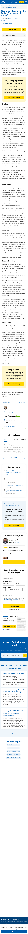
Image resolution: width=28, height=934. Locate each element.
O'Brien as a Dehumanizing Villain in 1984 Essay (14, 491)
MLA (10, 439)
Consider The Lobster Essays (13, 751)
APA (5, 439)
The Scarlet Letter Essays (13, 748)
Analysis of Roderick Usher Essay (13, 673)
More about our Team (9, 426)
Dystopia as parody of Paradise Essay (15, 485)
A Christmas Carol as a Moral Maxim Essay (15, 479)
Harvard (16, 439)
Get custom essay (14, 384)
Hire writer (14, 562)
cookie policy (16, 929)
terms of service (7, 599)
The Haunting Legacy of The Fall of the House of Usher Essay (13, 691)
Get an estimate (14, 606)
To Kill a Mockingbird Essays (13, 744)
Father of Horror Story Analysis (21, 401)
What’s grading (9, 412)
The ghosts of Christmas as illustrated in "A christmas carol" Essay (14, 472)
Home (2, 6)
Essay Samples (10, 6)
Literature (18, 6)
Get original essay (14, 97)
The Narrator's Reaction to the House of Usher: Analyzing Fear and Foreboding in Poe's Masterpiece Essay (13, 712)
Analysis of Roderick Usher (7, 401)
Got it (14, 931)
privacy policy (15, 599)
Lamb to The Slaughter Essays (13, 757)
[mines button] (4, 589)
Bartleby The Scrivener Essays (13, 754)
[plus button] (23, 589)
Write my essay (14, 525)
